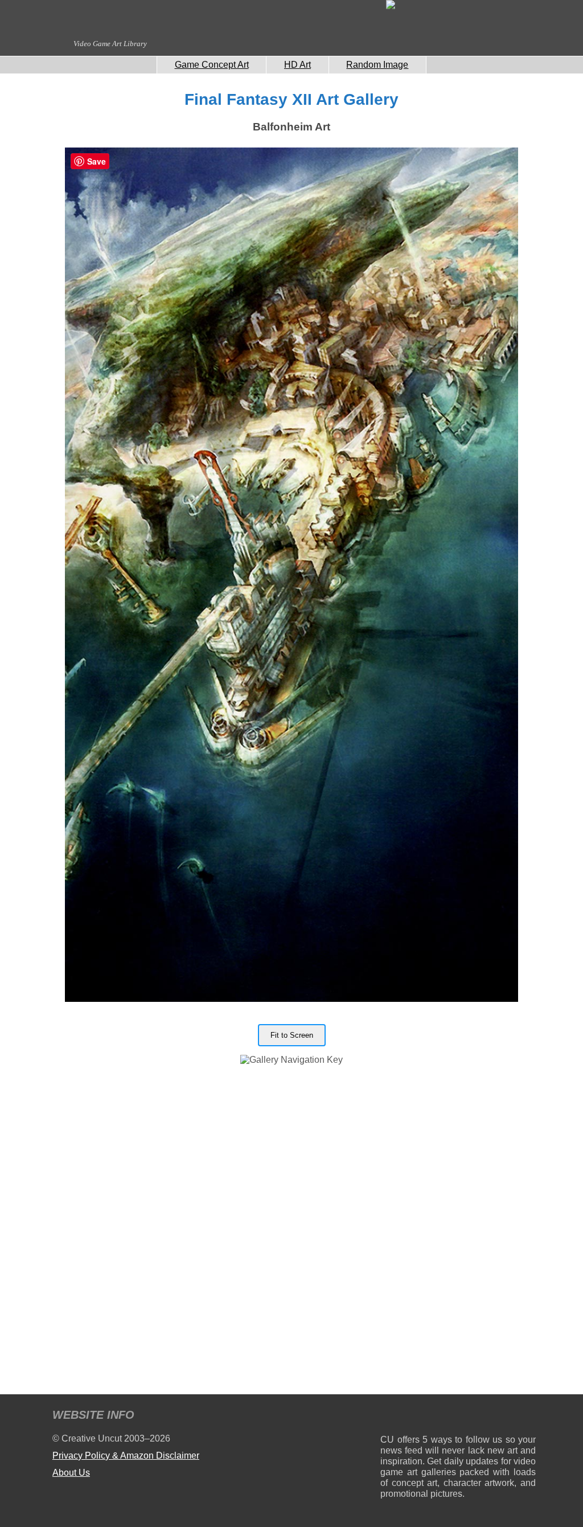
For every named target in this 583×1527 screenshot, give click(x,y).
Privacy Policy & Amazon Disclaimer (125, 1455)
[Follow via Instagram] (423, 1417)
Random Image (377, 64)
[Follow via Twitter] (493, 1417)
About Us (71, 1472)
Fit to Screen (291, 1035)
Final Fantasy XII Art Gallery (291, 99)
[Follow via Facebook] (458, 1417)
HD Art (297, 64)
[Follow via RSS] (388, 1417)
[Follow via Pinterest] (527, 1417)
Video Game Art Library (110, 43)
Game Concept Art (212, 64)
